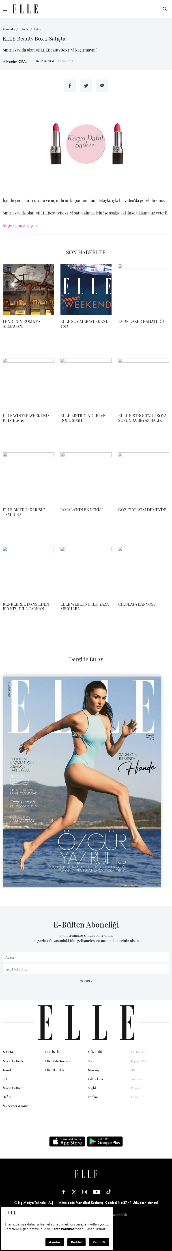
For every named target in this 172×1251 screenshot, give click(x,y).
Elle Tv (24, 29)
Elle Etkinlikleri (56, 1070)
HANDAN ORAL (45, 61)
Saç (90, 1061)
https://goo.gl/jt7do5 (20, 225)
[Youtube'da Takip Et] (97, 1192)
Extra (37, 29)
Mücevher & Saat (15, 1105)
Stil (5, 1079)
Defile (7, 1097)
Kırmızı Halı (138, 1097)
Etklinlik (52, 1052)
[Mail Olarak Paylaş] (102, 85)
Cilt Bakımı (95, 1079)
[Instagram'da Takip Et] (84, 1192)
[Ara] (164, 8)
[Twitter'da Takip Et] (74, 1192)
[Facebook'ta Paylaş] (70, 85)
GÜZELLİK (95, 1052)
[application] (86, 144)
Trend (7, 1070)
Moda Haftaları (13, 1088)
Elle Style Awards (58, 1061)
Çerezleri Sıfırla (117, 1214)
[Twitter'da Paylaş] (86, 85)
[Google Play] (105, 1141)
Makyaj (93, 1070)
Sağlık (92, 1088)
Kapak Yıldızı (139, 1061)
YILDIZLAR (138, 1052)
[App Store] (67, 1141)
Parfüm (93, 1097)
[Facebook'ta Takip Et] (63, 1192)
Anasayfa (9, 29)
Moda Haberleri (14, 1061)
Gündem (136, 1079)
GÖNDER (86, 981)
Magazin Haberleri (144, 1088)
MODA (8, 1052)
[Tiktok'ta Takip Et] (108, 1192)
